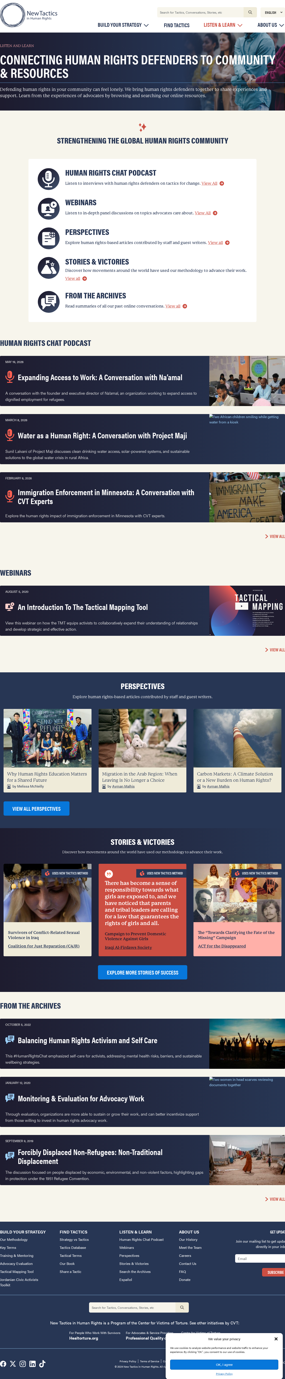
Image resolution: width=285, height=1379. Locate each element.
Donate (184, 1279)
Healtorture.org (83, 1338)
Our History (188, 1239)
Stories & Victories (134, 1263)
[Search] (250, 12)
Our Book (67, 1263)
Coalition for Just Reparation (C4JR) (43, 946)
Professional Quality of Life (151, 1338)
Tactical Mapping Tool (17, 1271)
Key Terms (8, 1247)
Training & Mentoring (16, 1255)
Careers (185, 1255)
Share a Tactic (70, 1271)
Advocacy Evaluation (16, 1263)
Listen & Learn (219, 24)
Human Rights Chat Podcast (141, 1239)
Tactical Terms (71, 1255)
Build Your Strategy (120, 24)
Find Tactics (176, 25)
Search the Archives (135, 1271)
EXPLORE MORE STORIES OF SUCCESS (142, 972)
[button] (276, 1339)
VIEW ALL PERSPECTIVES (36, 808)
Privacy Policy (224, 1374)
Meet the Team (190, 1247)
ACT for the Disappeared (222, 946)
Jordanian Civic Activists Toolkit (19, 1282)
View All (209, 183)
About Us (267, 24)
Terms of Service (149, 1361)
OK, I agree (224, 1364)
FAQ (182, 1271)
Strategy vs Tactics (74, 1239)
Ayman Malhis (123, 786)
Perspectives (129, 1255)
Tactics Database (73, 1247)
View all (215, 242)
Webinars (126, 1247)
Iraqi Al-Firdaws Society (128, 947)
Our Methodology (14, 1239)
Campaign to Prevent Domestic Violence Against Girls (135, 936)
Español (125, 1279)
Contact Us (187, 1263)
